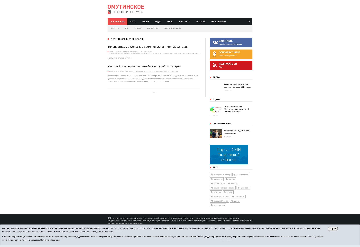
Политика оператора (49, 240)
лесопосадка (242, 175)
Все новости (117, 22)
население (147, 71)
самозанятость (155, 53)
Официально (218, 22)
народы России (221, 201)
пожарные (239, 196)
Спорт (137, 28)
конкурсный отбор (222, 175)
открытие (126, 53)
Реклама (200, 22)
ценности (244, 188)
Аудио (158, 22)
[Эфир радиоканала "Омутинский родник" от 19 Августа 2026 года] (216, 109)
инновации (138, 71)
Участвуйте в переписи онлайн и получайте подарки (144, 66)
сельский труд (167, 53)
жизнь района (116, 53)
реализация (219, 183)
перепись (155, 71)
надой (229, 192)
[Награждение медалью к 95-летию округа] (216, 133)
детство (217, 192)
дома (236, 201)
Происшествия (172, 28)
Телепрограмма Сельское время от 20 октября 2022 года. (148, 46)
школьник (218, 179)
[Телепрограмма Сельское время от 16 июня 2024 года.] (216, 87)
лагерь (232, 179)
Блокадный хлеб (221, 196)
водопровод (219, 205)
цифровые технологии (182, 53)
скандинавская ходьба (224, 188)
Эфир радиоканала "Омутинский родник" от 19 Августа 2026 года (236, 109)
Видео (145, 22)
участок (234, 183)
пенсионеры (143, 53)
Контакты (184, 22)
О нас (170, 22)
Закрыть (333, 229)
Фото (133, 22)
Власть (115, 28)
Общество (152, 28)
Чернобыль (195, 53)
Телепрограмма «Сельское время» (123, 51)
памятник (134, 53)
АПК (127, 28)
